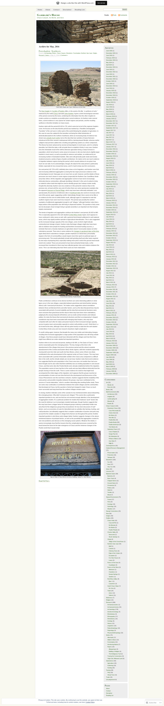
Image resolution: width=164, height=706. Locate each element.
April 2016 (109, 167)
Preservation (111, 452)
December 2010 (110, 317)
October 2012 (110, 266)
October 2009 (110, 350)
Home (40, 10)
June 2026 (109, 50)
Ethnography (111, 616)
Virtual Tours (111, 675)
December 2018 (110, 93)
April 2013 (109, 252)
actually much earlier (53, 138)
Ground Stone (111, 483)
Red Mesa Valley (112, 579)
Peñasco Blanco (113, 438)
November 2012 (110, 263)
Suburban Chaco (112, 429)
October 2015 (110, 182)
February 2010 (110, 340)
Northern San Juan (86, 53)
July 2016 (109, 160)
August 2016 (109, 158)
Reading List (80, 10)
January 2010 (110, 343)
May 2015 (109, 193)
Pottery (109, 488)
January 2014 (110, 231)
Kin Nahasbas (113, 436)
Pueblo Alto (112, 420)
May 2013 (109, 249)
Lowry (110, 560)
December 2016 (110, 149)
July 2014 (109, 216)
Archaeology (48, 53)
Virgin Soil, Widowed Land (114, 658)
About (48, 10)
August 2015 (109, 186)
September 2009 (111, 352)
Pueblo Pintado (113, 530)
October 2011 (110, 294)
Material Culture (110, 473)
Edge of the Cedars (114, 553)
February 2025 (110, 58)
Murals (109, 385)
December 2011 (110, 289)
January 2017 (110, 146)
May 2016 (109, 165)
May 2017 (109, 137)
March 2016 (109, 170)
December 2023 (110, 67)
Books (54, 53)
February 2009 (110, 369)
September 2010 (111, 324)
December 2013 (110, 233)
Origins (95, 53)
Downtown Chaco (112, 408)
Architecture (111, 394)
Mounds (109, 401)
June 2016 (109, 163)
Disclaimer (67, 10)
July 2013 (109, 245)
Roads (109, 403)
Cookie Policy (90, 702)
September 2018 (111, 100)
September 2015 (111, 184)
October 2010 (110, 322)
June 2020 (109, 83)
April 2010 (109, 336)
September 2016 (111, 156)
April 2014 (109, 224)
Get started (101, 3)
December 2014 (110, 205)
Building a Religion (114, 651)
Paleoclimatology (112, 628)
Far (108, 462)
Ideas (107, 469)
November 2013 (110, 235)
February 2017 (110, 144)
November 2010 (110, 319)
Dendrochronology (112, 611)
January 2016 (110, 174)
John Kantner (69, 113)
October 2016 (110, 153)
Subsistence (109, 661)
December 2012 (110, 261)
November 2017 (110, 123)
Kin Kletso (112, 415)
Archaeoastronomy (113, 607)
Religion (108, 600)
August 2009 (109, 355)
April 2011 (109, 308)
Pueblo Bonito (113, 422)
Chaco (56, 113)
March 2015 (109, 198)
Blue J (110, 581)
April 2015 (109, 195)
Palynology (110, 630)
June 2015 (109, 191)
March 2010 (109, 338)
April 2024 (109, 65)
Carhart (111, 548)
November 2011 (110, 291)
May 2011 (109, 305)
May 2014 (109, 221)
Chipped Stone (111, 480)
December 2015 (110, 177)
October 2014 (110, 210)
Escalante (112, 555)
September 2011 (111, 296)
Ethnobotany (111, 614)
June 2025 (109, 55)
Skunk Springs (113, 537)
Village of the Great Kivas (116, 541)
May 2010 (109, 333)
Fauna (109, 499)
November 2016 (110, 151)
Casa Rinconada (113, 410)
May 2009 (109, 362)
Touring (108, 670)
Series (47, 55)
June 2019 (109, 88)
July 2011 (109, 301)
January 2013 (110, 259)
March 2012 (109, 282)
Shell (108, 490)
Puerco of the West (113, 567)
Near (108, 464)
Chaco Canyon (61, 53)
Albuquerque (112, 649)
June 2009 (109, 359)
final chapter (46, 111)
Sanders (111, 576)
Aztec (110, 593)
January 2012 (110, 287)
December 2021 (110, 76)
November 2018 (110, 95)
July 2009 (109, 357)
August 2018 (109, 102)
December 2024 (110, 60)
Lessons (108, 471)
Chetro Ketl (112, 413)
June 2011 (109, 303)
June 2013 (109, 247)
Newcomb (112, 534)
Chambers (112, 572)
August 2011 (109, 298)
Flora (108, 501)
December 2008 (110, 373)
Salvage (109, 457)
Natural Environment (112, 497)
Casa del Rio (112, 522)
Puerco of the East (112, 562)
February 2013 (110, 256)
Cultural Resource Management (115, 448)
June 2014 (109, 219)
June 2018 (109, 107)
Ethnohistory (111, 618)
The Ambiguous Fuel (115, 654)
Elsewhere (69, 53)
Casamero (112, 583)
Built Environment (111, 392)
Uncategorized (110, 679)
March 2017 (109, 142)
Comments (123, 15)
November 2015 (110, 179)
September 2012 (111, 268)
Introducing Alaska (112, 644)
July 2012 (109, 273)
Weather (109, 509)
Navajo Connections (112, 511)
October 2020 (110, 81)
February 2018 (110, 116)
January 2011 (110, 315)
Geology (109, 504)
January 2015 (110, 203)
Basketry (110, 476)
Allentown (111, 569)
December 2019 (110, 86)
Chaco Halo (110, 520)
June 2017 (109, 135)
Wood (109, 494)
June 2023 (109, 69)
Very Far (109, 466)
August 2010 (109, 327)
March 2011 (109, 310)
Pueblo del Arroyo (114, 424)
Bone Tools (110, 478)
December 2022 (110, 71)
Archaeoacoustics (112, 604)
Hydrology (110, 506)
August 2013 (109, 242)
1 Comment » (64, 55)
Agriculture (110, 663)
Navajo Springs (113, 574)
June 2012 (109, 275)
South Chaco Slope (113, 586)
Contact (56, 10)
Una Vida (111, 441)
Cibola (109, 539)
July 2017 (109, 132)
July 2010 (109, 329)
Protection (110, 455)
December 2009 (110, 345)
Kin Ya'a (111, 588)
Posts (114, 15)
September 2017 (111, 128)
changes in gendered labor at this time (86, 231)
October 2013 (110, 238)
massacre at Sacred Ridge (56, 190)
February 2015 (110, 200)
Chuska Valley (111, 532)
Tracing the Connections (114, 656)
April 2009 (109, 364)
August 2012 (109, 270)
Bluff (110, 546)
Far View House (113, 558)
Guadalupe (112, 565)
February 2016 (110, 172)
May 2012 (109, 277)
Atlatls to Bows (111, 639)
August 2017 (109, 130)
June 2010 (109, 331)
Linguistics (110, 625)
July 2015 (109, 188)
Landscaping (111, 399)
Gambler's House (48, 15)
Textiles (109, 492)
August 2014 (109, 214)
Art (107, 382)
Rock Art (109, 387)
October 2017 (110, 125)
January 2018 (110, 118)
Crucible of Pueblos (58, 111)
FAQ (108, 672)
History (109, 623)
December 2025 (110, 53)
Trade (108, 677)
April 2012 (109, 280)
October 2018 (110, 97)
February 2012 (110, 284)
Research (42, 55)
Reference (109, 597)
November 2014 (110, 207)
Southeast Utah (75, 193)
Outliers (108, 518)
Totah (109, 590)
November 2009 (110, 348)
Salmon (111, 595)
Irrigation (109, 396)
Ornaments (110, 485)
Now (107, 513)
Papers (109, 646)
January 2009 (110, 371)
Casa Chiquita (113, 431)
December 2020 (110, 79)
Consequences (110, 445)
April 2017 (109, 139)
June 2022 (109, 74)
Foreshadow (76, 53)
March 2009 (109, 366)
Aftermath (110, 637)
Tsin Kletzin (112, 427)
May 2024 (109, 62)
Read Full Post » (44, 481)
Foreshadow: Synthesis (50, 51)
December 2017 (110, 121)
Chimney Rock (113, 551)
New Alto (111, 417)
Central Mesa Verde (75, 215)
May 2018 (109, 109)
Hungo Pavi (112, 434)
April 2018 (109, 111)
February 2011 (110, 312)
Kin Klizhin (112, 527)
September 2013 (111, 240)
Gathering (110, 665)
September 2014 (111, 212)
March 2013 (109, 254)
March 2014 (109, 226)
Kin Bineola (112, 525)
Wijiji (110, 443)
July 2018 (109, 104)
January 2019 (110, 90)
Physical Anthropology (113, 633)
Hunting (109, 667)
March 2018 (109, 114)
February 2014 (110, 228)
